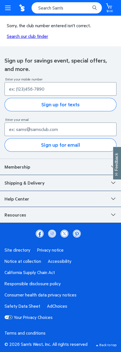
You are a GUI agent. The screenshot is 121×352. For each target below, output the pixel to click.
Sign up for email (60, 144)
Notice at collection (23, 261)
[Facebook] (39, 234)
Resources (15, 215)
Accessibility (59, 261)
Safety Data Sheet (22, 306)
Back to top (107, 344)
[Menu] (9, 7)
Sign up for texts (60, 104)
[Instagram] (52, 234)
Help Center (17, 199)
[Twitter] (64, 234)
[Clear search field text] (87, 7)
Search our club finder (27, 36)
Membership (17, 167)
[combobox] (67, 7)
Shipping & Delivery (24, 183)
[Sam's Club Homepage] (22, 8)
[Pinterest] (76, 234)
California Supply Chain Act (30, 272)
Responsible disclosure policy (33, 283)
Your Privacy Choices (33, 317)
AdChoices (57, 306)
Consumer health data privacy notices (41, 295)
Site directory (17, 250)
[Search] (94, 7)
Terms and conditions (25, 333)
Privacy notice (50, 250)
